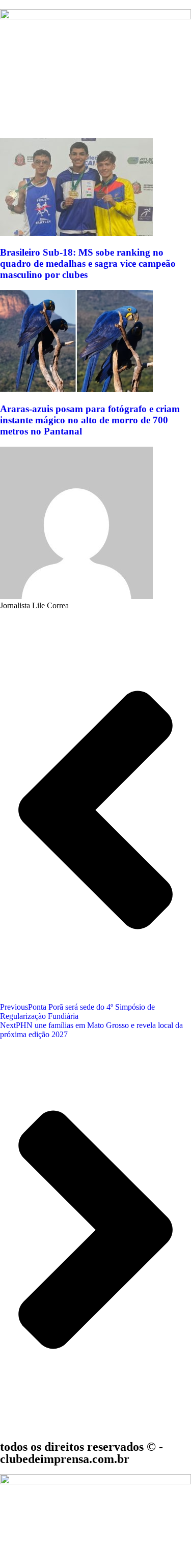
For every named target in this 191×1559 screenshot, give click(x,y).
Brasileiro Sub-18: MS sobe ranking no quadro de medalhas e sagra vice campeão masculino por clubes (88, 263)
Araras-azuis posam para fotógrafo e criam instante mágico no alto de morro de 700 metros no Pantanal (90, 419)
